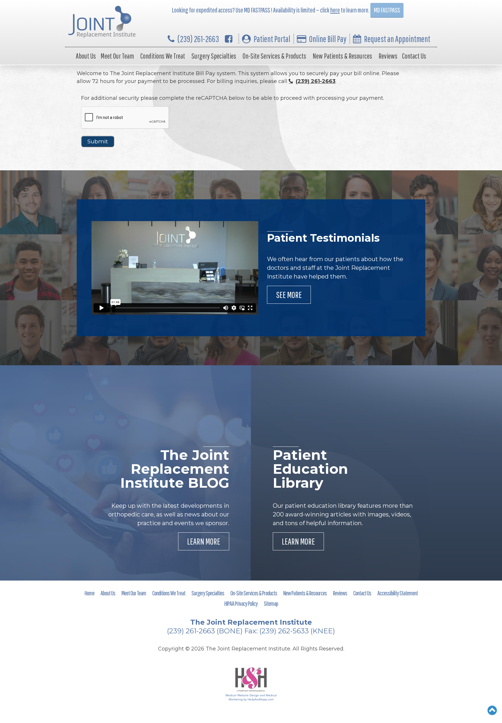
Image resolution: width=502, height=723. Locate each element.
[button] (492, 710)
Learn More (203, 541)
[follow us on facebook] (228, 39)
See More (289, 295)
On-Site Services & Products (274, 56)
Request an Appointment (397, 39)
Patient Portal (272, 39)
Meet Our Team (117, 56)
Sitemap (271, 603)
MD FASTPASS (387, 10)
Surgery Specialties (213, 56)
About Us (86, 56)
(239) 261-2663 (198, 39)
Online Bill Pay (327, 39)
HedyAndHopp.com (261, 699)
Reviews (388, 56)
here (335, 10)
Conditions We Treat (162, 56)
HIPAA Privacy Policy (241, 603)
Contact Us (414, 56)
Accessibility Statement (397, 593)
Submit (97, 141)
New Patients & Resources (342, 56)
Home (89, 593)
